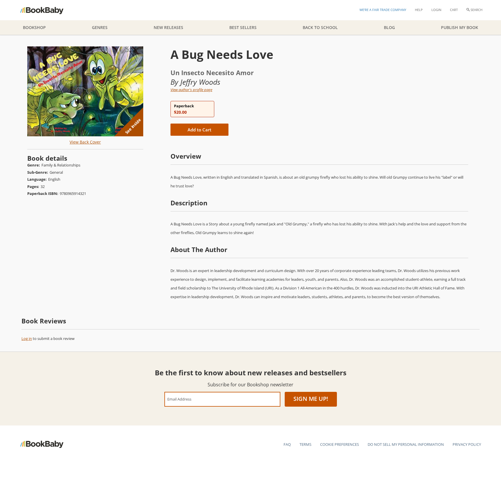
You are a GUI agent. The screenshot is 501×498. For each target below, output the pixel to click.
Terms (305, 444)
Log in (26, 338)
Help (419, 10)
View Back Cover (85, 142)
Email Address (179, 398)
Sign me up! (310, 399)
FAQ (287, 444)
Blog (389, 27)
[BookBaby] (47, 10)
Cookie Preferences (339, 444)
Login (436, 10)
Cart (454, 10)
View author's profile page (191, 89)
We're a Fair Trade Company (383, 10)
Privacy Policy (467, 444)
